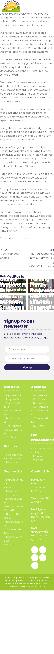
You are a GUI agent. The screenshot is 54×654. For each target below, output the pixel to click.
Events (10, 487)
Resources (39, 456)
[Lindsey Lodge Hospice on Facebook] (34, 550)
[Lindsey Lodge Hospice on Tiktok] (42, 557)
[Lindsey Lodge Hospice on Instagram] (42, 550)
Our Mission (39, 399)
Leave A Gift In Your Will (13, 508)
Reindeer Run (13, 544)
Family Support (13, 420)
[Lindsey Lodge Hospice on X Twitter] (34, 565)
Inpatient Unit (14, 395)
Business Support (13, 500)
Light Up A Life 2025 (13, 538)
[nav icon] (47, 6)
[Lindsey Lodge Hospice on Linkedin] (34, 557)
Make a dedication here (14, 238)
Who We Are (40, 395)
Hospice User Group (12, 515)
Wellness (38, 459)
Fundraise (12, 491)
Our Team (39, 403)
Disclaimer (12, 462)
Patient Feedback (13, 412)
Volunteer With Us (40, 420)
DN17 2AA (36, 491)
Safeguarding (14, 454)
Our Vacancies (40, 412)
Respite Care (13, 399)
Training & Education (40, 450)
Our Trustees (40, 406)
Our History (39, 426)
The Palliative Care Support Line (13, 429)
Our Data (11, 437)
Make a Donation (13, 481)
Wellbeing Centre (12, 404)
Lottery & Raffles (13, 523)
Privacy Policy (14, 458)
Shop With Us (13, 495)
